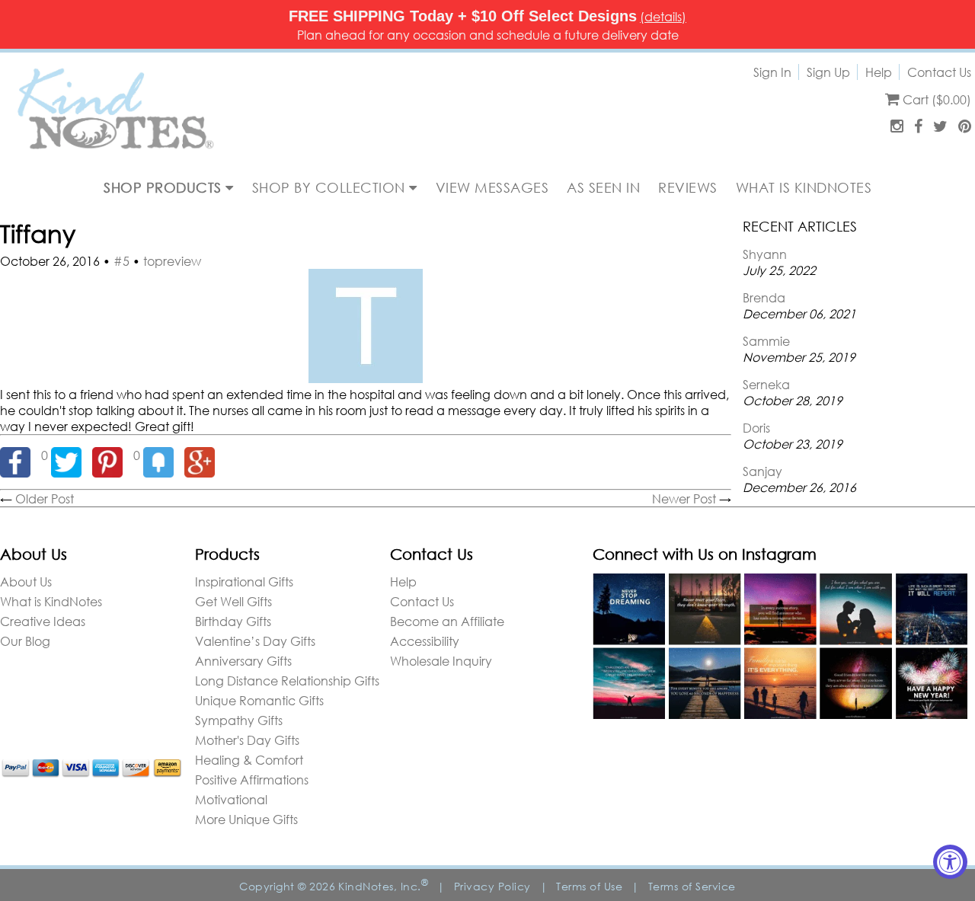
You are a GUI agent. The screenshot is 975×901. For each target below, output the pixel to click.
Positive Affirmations (251, 780)
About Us (26, 581)
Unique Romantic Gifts (259, 700)
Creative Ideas (42, 621)
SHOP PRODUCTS (164, 187)
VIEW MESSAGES (492, 187)
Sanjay (762, 471)
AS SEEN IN (603, 187)
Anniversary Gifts (243, 661)
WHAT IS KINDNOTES (804, 187)
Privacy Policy (492, 886)
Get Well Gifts (233, 601)
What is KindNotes (51, 601)
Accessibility (424, 641)
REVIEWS (688, 187)
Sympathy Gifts (239, 720)
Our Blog (25, 641)
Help (878, 72)
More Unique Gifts (246, 819)
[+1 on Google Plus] (203, 455)
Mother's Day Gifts (247, 740)
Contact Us (939, 72)
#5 (121, 261)
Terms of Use (589, 886)
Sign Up (828, 72)
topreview (172, 261)
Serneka (766, 384)
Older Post (44, 498)
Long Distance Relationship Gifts (287, 681)
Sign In (772, 72)
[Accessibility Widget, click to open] (950, 862)
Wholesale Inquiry (441, 661)
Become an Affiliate (447, 621)
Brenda (764, 297)
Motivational (231, 799)
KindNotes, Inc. (383, 886)
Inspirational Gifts (244, 581)
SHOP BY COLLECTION (331, 187)
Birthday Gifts (233, 621)
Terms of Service (692, 886)
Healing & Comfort (249, 760)
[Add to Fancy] (163, 455)
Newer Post (684, 498)
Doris (756, 428)
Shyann (765, 254)
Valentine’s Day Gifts (255, 641)
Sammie (766, 341)
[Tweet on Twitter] (71, 455)
